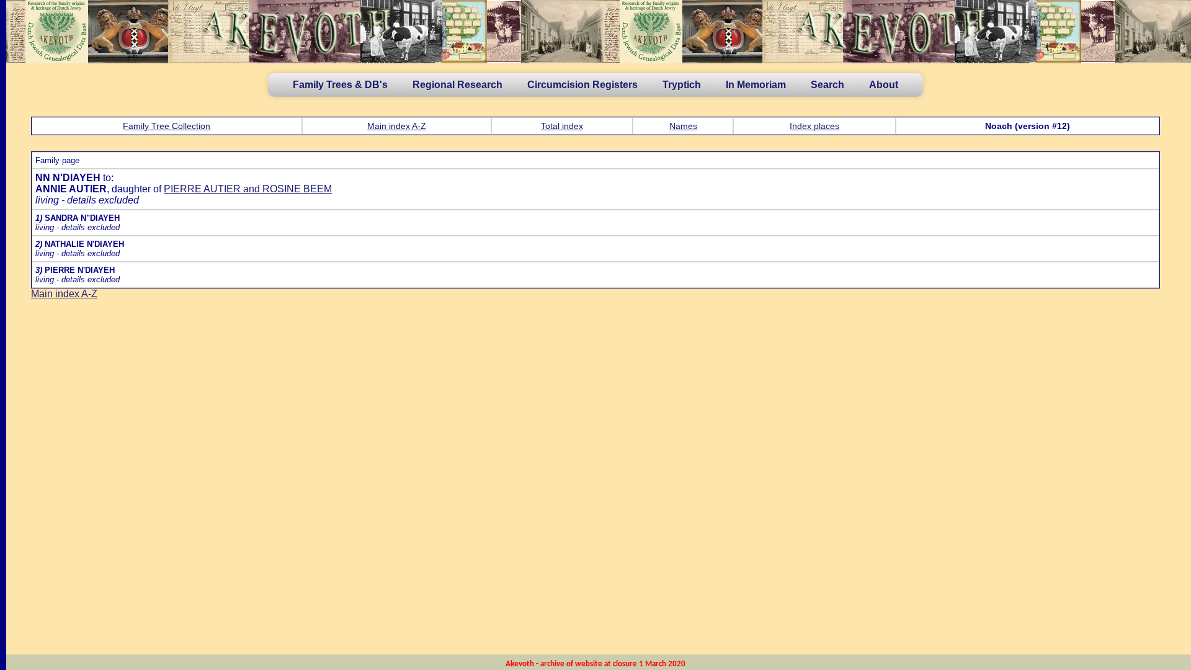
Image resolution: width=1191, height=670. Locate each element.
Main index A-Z (396, 126)
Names (683, 126)
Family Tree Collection (166, 126)
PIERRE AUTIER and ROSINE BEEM (248, 189)
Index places (814, 126)
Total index (562, 126)
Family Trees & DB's (340, 84)
